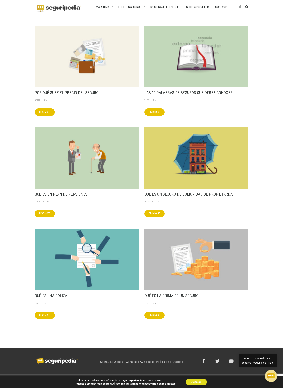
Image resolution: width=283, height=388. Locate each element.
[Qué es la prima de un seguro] (196, 259)
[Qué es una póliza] (87, 259)
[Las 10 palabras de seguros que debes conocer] (196, 56)
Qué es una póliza (51, 295)
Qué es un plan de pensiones (61, 194)
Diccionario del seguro (165, 7)
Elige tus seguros (129, 7)
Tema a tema (101, 7)
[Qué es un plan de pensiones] (87, 158)
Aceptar (196, 382)
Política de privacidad (169, 362)
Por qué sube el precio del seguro (67, 92)
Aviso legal (147, 362)
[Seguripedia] (59, 7)
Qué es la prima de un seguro (171, 295)
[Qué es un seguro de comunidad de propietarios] (196, 158)
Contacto (221, 7)
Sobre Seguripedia (197, 7)
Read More (44, 112)
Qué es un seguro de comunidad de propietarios (188, 194)
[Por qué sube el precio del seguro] (87, 56)
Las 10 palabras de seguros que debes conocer (188, 92)
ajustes (171, 383)
